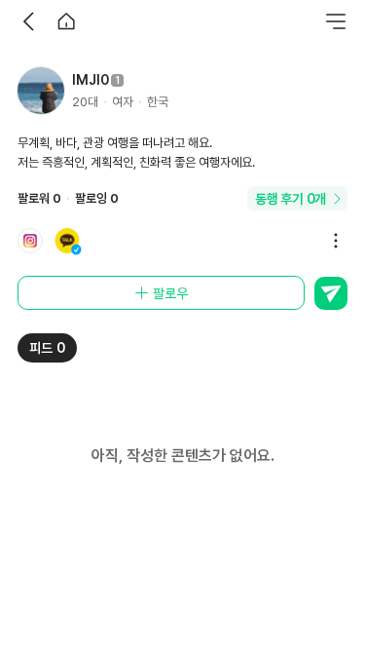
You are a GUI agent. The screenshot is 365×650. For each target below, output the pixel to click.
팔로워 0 (39, 198)
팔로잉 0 (97, 198)
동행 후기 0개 (290, 199)
